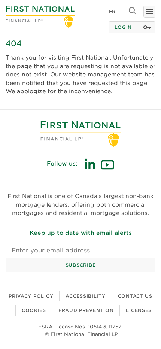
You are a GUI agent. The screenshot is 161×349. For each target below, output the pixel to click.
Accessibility (85, 296)
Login (123, 27)
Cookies (34, 310)
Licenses (139, 310)
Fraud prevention (86, 310)
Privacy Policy (31, 296)
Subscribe (80, 265)
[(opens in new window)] (90, 163)
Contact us (135, 296)
